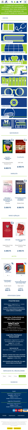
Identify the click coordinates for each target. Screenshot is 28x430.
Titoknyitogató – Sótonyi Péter (8, 281)
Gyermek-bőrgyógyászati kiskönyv (7, 158)
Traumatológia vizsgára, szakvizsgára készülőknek (20, 199)
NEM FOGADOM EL (17, 428)
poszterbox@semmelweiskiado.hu (15, 307)
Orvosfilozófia (20, 157)
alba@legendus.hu (16, 327)
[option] (7, 153)
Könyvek (5, 18)
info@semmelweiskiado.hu (16, 345)
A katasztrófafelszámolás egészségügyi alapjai (20, 281)
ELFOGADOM (10, 428)
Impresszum (12, 415)
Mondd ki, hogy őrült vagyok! (20, 240)
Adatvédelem (21, 415)
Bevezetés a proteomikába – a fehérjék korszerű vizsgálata (7, 199)
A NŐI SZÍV (7, 239)
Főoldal (4, 415)
